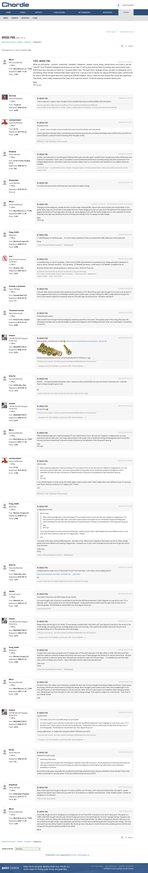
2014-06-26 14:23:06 (125, 432)
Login (35, 18)
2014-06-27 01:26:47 (125, 506)
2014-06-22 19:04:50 (98, 204)
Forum (126, 12)
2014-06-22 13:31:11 (125, 98)
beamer (12, 335)
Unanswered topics (127, 32)
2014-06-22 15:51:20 (125, 182)
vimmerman (13, 180)
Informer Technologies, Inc (79, 855)
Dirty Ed (12, 376)
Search (15, 18)
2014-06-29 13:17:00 (125, 682)
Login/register (128, 5)
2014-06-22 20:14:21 (125, 235)
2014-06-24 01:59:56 (125, 289)
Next (130, 46)
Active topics (111, 32)
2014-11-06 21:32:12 (125, 811)
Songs (22, 12)
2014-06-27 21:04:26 (125, 567)
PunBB (57, 855)
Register (25, 18)
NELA (11, 60)
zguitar (12, 591)
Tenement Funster (16, 310)
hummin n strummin (17, 286)
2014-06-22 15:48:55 (125, 154)
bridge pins (8, 37)
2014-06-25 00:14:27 (125, 338)
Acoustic (28, 42)
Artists (38, 12)
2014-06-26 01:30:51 (125, 406)
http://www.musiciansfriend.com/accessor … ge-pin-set (86, 341)
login (11, 50)
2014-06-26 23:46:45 (125, 461)
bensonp (12, 96)
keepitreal (13, 785)
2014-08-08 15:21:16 (125, 752)
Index (6, 18)
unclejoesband (15, 120)
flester (11, 750)
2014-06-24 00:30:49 (125, 259)
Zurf (10, 256)
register (17, 50)
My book (84, 12)
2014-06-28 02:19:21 (125, 594)
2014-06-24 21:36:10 (125, 313)
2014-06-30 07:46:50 (125, 712)
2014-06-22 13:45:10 (125, 122)
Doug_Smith (14, 232)
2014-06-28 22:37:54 (125, 621)
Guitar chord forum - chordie (12, 42)
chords (131, 869)
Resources (107, 12)
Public (59, 12)
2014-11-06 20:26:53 (125, 787)
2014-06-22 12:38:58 (125, 62)
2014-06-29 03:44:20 (125, 650)
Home (8, 12)
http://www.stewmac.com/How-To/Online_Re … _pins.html (58, 574)
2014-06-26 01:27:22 (125, 378)
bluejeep (12, 152)
